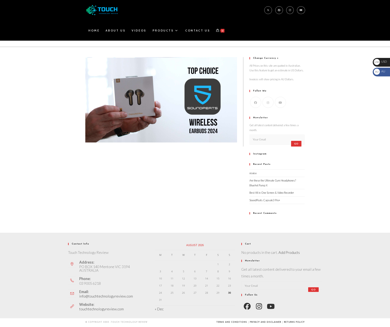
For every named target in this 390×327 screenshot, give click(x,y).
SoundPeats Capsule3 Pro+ (264, 200)
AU (380, 71)
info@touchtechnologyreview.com (106, 296)
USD (380, 61)
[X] (268, 10)
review (253, 173)
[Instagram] (290, 10)
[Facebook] (279, 10)
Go (296, 143)
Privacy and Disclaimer (265, 322)
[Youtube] (301, 10)
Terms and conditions (231, 322)
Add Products (289, 252)
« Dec (159, 309)
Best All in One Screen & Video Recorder (271, 192)
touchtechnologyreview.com (101, 309)
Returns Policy (294, 322)
